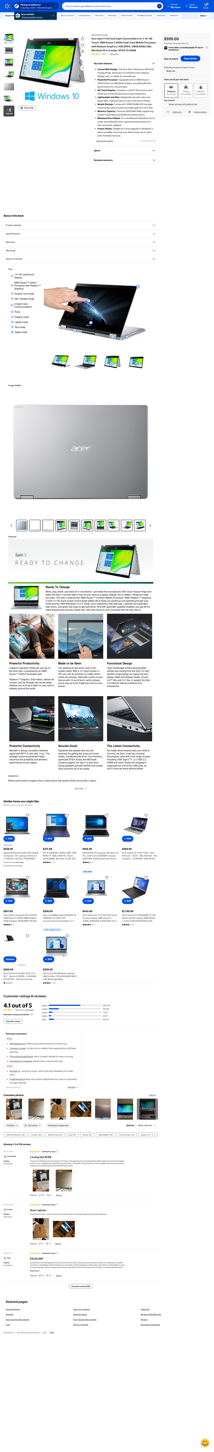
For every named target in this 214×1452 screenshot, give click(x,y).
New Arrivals (127, 15)
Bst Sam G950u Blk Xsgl (151, 1314)
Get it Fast (99, 15)
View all (152, 1095)
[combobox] (112, 6)
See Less (79, 788)
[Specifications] (154, 233)
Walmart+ (174, 15)
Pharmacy (112, 15)
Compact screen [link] (17, 1048)
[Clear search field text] (152, 6)
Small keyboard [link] (17, 1079)
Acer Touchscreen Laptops (84, 1319)
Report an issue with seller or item (183, 104)
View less (71, 1087)
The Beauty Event (144, 15)
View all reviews (13, 1021)
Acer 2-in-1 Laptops (81, 1309)
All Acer (144, 1319)
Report (59, 1195)
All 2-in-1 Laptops (80, 1324)
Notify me (170, 71)
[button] (174, 6)
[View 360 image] (82, 57)
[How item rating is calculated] (31, 1014)
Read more (34, 1270)
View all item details (104, 141)
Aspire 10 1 (145, 1309)
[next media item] (82, 68)
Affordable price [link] (17, 1043)
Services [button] (29, 15)
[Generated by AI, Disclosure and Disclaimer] (154, 141)
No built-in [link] (14, 1071)
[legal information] (187, 43)
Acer (8, 1324)
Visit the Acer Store (99, 34)
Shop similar (190, 58)
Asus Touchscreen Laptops (17, 1319)
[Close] (54, 16)
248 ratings (114, 54)
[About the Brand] (154, 259)
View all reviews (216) (80, 1286)
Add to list (177, 112)
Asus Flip (10, 1314)
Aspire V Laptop (80, 1314)
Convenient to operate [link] (20, 1061)
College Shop (84, 15)
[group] (105, 54)
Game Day (161, 15)
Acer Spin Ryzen (13, 1309)
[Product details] (154, 225)
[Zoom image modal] (82, 51)
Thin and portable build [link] (21, 1056)
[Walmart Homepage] (7, 6)
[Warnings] (154, 250)
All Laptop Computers (150, 1324)
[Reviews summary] (108, 54)
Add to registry (200, 112)
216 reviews (29, 1010)
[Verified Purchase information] (57, 1151)
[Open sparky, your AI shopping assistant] (205, 1443)
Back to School (67, 15)
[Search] (159, 6)
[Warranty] (154, 242)
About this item (13, 215)
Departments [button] (11, 15)
